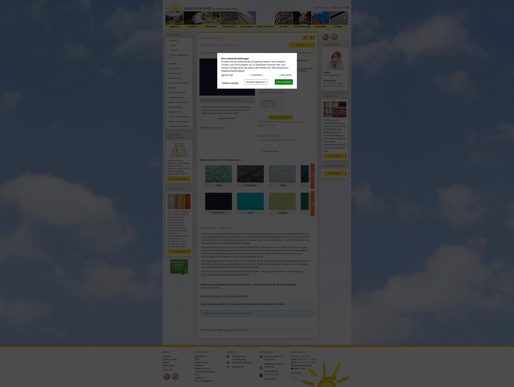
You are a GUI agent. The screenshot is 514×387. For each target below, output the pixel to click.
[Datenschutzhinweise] (232, 70)
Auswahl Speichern (256, 81)
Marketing (286, 75)
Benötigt (228, 75)
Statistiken (257, 75)
